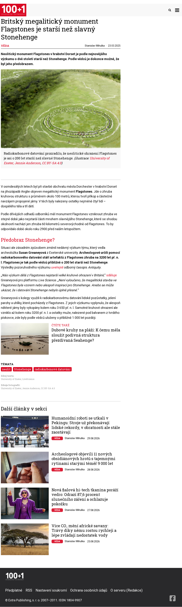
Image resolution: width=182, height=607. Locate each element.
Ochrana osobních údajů (88, 590)
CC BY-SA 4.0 (48, 388)
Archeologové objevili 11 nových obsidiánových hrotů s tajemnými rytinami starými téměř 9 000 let (83, 459)
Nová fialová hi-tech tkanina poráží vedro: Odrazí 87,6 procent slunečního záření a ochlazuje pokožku (85, 497)
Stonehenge (22, 369)
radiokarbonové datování (53, 369)
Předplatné (13, 590)
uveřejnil (57, 267)
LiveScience (28, 379)
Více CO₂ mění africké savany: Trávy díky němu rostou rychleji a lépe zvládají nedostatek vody (84, 530)
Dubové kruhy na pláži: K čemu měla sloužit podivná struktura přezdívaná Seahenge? (86, 335)
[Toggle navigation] (177, 10)
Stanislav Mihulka (95, 45)
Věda (57, 438)
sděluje (111, 275)
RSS (29, 590)
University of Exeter (11, 379)
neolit (6, 369)
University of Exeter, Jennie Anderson (20, 388)
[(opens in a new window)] (172, 595)
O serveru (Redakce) (127, 590)
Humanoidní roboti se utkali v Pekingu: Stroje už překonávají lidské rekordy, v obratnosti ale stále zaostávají (86, 425)
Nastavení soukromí (51, 590)
